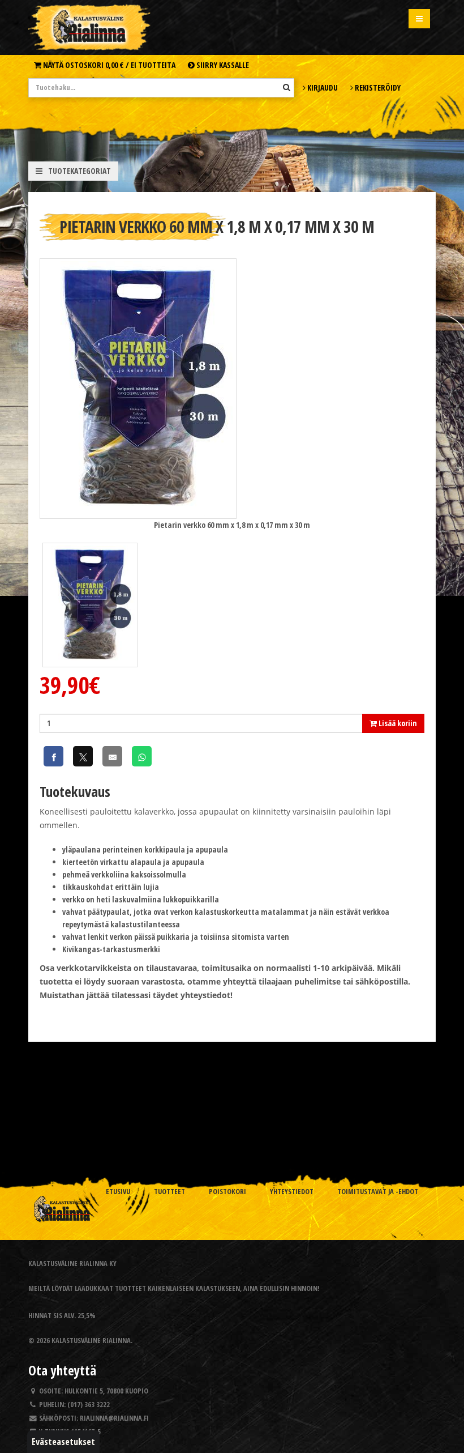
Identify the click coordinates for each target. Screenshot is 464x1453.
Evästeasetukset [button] (63, 1441)
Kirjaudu (322, 87)
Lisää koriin (397, 723)
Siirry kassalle (222, 64)
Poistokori (227, 1191)
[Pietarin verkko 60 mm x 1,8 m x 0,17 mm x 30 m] (138, 387)
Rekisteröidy (377, 87)
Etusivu (118, 1191)
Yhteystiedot (291, 1191)
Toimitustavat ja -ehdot (377, 1191)
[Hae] (286, 87)
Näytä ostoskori (108, 64)
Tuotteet (169, 1191)
